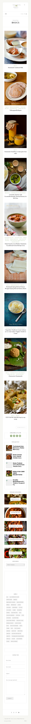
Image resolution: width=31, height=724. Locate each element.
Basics (15, 65)
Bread (8, 604)
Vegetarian (19, 638)
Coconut (9, 610)
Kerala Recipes (22, 108)
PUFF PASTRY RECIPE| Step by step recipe (15, 418)
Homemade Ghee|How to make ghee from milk (16, 152)
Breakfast (7, 192)
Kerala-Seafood (14, 239)
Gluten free (15, 617)
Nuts (21, 625)
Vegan (13, 638)
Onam (8, 628)
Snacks (22, 285)
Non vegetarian (14, 625)
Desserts (19, 610)
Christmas (14, 607)
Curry (14, 610)
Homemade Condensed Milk (15, 67)
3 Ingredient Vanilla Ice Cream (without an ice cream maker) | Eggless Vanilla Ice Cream (15, 331)
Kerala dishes (10, 623)
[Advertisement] (15, 581)
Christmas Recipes (9, 237)
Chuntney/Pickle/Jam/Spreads (18, 192)
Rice (12, 628)
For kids (9, 617)
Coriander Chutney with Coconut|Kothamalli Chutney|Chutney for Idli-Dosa (15, 196)
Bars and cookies (11, 602)
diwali (8, 612)
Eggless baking (10, 615)
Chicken (9, 607)
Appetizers (9, 599)
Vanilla (8, 638)
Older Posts (21, 427)
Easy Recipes (14, 612)
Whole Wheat (14, 641)
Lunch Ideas (18, 623)
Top (25, 720)
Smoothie (20, 630)
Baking (15, 599)
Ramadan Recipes (15, 285)
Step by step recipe (16, 633)
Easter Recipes (13, 108)
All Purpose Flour (14, 597)
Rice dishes (17, 628)
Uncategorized (15, 242)
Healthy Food (20, 620)
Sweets (8, 636)
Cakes (19, 604)
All (7, 597)
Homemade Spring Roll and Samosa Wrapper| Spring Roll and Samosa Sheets (15, 287)
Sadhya (8, 630)
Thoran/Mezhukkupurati (18, 636)
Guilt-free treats (11, 620)
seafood (14, 630)
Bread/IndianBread (14, 107)
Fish (23, 615)
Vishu (8, 641)
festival (18, 615)
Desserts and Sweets (11, 328)
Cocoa (20, 607)
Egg (20, 612)
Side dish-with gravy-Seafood (17, 240)
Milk (8, 625)
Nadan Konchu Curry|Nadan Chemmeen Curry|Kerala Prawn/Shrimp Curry (15, 244)
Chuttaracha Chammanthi (15, 376)
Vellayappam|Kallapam (15, 110)
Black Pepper (20, 602)
